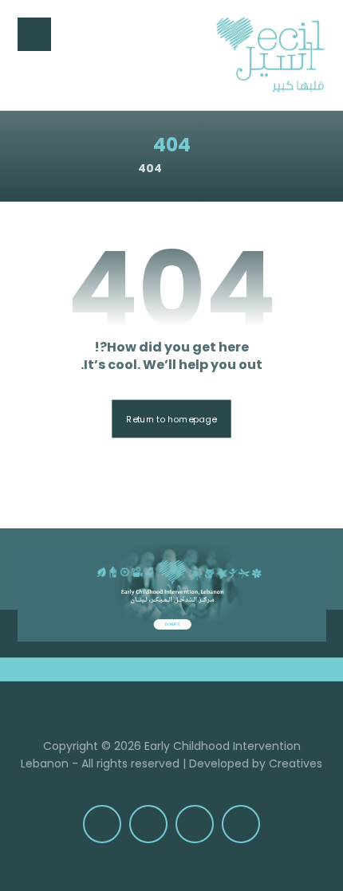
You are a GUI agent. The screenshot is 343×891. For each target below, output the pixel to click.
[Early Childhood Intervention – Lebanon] (270, 55)
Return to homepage (171, 419)
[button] (34, 34)
